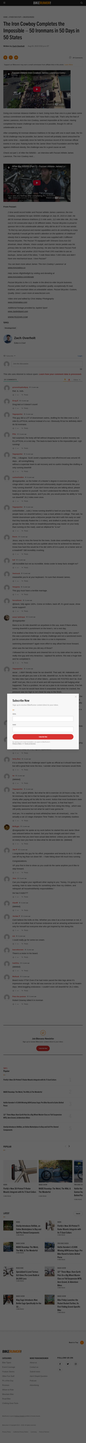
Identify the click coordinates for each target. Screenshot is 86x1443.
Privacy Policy (17, 743)
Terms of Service (30, 743)
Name (14, 725)
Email (14, 714)
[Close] (75, 696)
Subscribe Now (43, 737)
